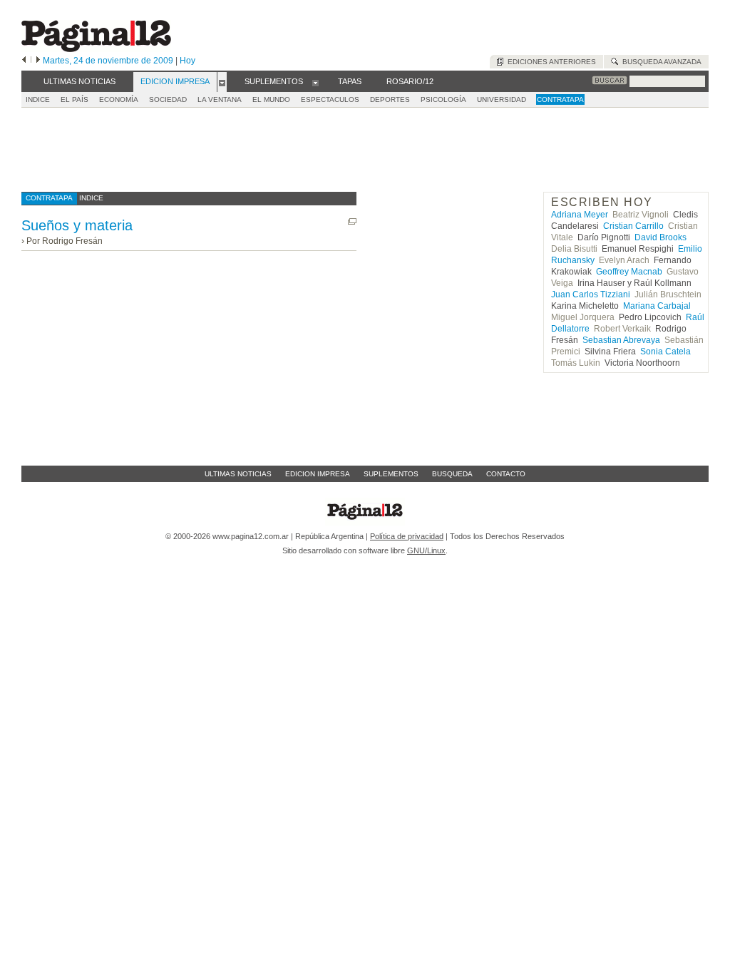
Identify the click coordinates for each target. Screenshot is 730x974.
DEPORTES (390, 99)
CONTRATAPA (560, 99)
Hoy (187, 61)
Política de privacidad (406, 536)
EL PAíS (74, 99)
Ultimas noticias (238, 474)
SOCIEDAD (168, 99)
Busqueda (452, 474)
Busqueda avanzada (659, 62)
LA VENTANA (219, 99)
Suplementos (391, 474)
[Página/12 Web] (96, 48)
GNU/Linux (426, 550)
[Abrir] (222, 82)
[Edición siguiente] (38, 61)
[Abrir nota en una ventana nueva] (352, 221)
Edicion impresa (317, 474)
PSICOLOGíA (443, 99)
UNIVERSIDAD (501, 99)
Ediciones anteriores (549, 62)
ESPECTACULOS (330, 99)
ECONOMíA (118, 99)
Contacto (505, 474)
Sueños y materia (77, 225)
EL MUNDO (271, 99)
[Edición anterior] (23, 61)
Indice (38, 99)
